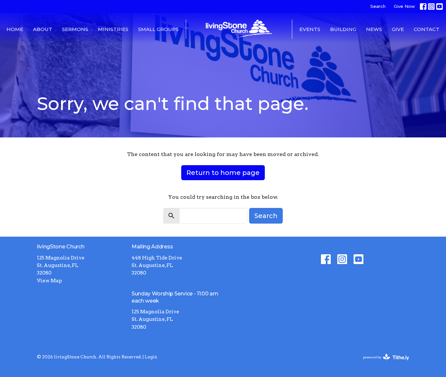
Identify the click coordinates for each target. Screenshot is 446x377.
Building (343, 29)
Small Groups (158, 29)
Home (15, 29)
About (42, 29)
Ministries (113, 29)
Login (151, 356)
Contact (426, 29)
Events (309, 29)
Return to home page (223, 173)
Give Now (404, 6)
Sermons (75, 29)
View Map (49, 281)
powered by (382, 362)
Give (398, 29)
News (374, 29)
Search (378, 6)
